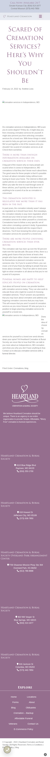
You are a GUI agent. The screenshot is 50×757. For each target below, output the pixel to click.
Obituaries (31, 707)
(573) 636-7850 (26, 518)
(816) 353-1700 (26, 471)
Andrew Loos (27, 89)
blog (26, 368)
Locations (31, 697)
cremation (29, 309)
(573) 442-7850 (32, 8)
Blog (13, 707)
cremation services (10, 295)
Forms (15, 702)
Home (14, 697)
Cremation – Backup (23, 713)
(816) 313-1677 (34, 6)
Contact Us (33, 724)
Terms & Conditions (34, 745)
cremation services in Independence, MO (23, 127)
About (32, 702)
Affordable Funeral (24, 718)
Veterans (13, 724)
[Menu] (40, 16)
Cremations (19, 368)
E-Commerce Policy (23, 729)
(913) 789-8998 (26, 571)
